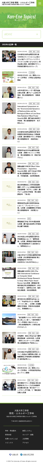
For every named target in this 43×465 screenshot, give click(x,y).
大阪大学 (15, 454)
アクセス (25, 443)
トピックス (9, 443)
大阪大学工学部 (28, 454)
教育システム (27, 431)
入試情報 (25, 439)
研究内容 (8, 435)
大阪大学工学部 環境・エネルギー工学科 (18, 3)
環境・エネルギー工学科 (21, 413)
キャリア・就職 (27, 435)
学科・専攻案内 (10, 431)
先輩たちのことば (11, 439)
